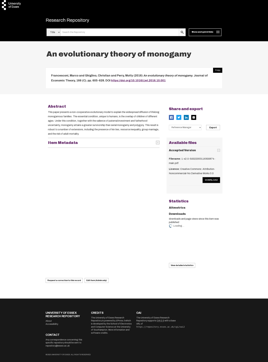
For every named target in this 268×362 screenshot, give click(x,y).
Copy (216, 69)
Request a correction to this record (64, 280)
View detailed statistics (182, 265)
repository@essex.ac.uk (58, 346)
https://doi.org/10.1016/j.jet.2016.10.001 (138, 80)
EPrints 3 (120, 321)
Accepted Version (182, 150)
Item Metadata (63, 143)
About (49, 321)
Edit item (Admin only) (96, 280)
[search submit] (182, 32)
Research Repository (67, 20)
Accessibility (52, 324)
